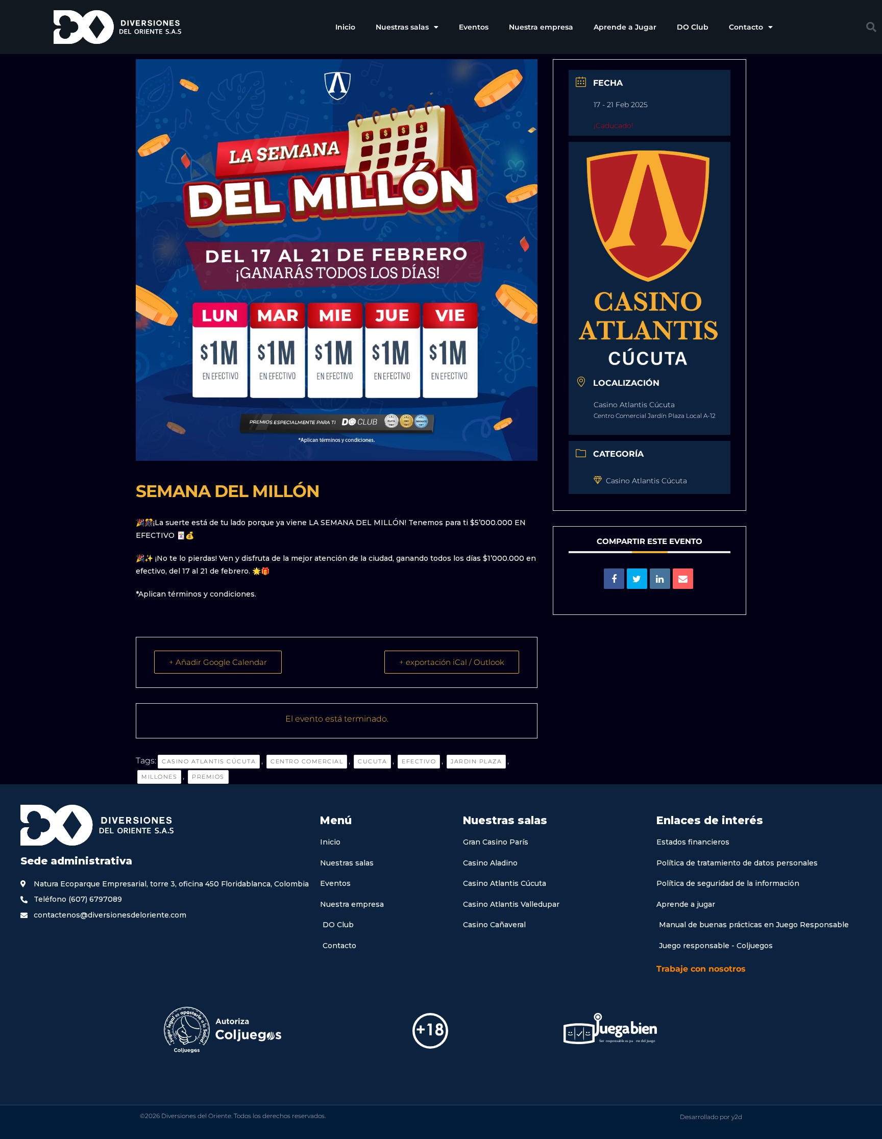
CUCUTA (372, 761)
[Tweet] (637, 578)
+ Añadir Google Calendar (218, 662)
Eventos (473, 27)
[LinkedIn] (660, 578)
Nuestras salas (402, 27)
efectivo (419, 761)
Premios (208, 776)
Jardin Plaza (476, 761)
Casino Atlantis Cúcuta (209, 761)
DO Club (692, 27)
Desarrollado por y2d (711, 1117)
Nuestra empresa (541, 27)
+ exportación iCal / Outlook (451, 662)
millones (159, 776)
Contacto (746, 27)
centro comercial (307, 761)
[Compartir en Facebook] (614, 578)
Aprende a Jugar (625, 27)
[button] (871, 27)
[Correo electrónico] (683, 578)
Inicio (345, 27)
